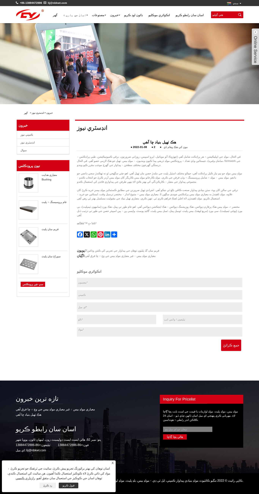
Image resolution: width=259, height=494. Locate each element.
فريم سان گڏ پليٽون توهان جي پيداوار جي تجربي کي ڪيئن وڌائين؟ (122, 250)
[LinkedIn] (107, 234)
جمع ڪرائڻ (231, 345)
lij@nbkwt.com (57, 2)
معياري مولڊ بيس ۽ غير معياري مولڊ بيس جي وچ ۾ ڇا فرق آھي (120, 255)
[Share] (114, 234)
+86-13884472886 (31, 2)
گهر (55, 15)
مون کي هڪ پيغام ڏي (176, 147)
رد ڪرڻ (47, 485)
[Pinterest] (100, 234)
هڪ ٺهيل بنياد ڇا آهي (28, 414)
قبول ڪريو (69, 485)
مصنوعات (98, 15)
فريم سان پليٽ (50, 229)
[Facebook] (80, 234)
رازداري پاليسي (25, 478)
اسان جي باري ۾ (74, 15)
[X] (87, 234)
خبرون (114, 15)
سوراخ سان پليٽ (51, 256)
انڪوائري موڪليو (159, 15)
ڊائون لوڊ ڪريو (133, 15)
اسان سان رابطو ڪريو (190, 15)
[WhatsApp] (94, 234)
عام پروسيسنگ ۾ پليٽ (54, 202)
